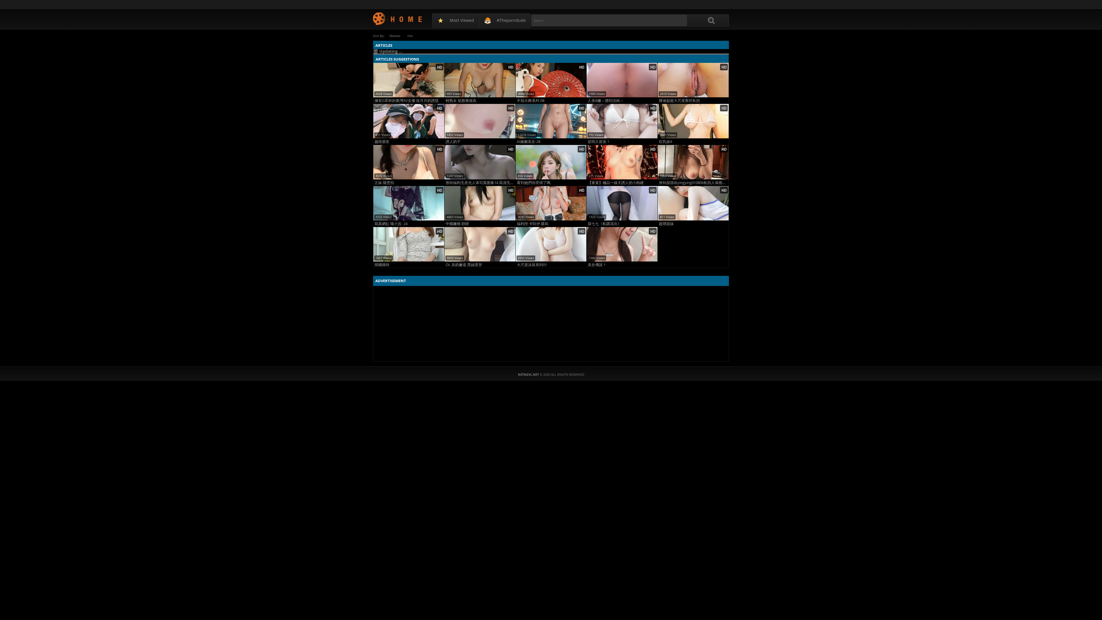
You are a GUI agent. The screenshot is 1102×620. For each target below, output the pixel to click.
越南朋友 (382, 141)
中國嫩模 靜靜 (457, 223)
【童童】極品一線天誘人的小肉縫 (616, 182)
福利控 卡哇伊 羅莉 (532, 223)
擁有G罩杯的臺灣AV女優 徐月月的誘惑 (407, 100)
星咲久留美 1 (598, 141)
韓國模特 (382, 264)
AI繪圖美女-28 (528, 141)
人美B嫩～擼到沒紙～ (606, 100)
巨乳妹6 (665, 141)
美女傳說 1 (597, 264)
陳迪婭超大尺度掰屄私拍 (679, 100)
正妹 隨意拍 (384, 182)
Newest (394, 36)
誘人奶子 (453, 141)
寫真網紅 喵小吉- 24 (391, 223)
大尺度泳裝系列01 (532, 264)
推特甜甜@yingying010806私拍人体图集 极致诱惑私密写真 (694, 182)
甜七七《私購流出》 (604, 223)
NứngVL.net (398, 18)
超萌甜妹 (666, 223)
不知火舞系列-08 (530, 100)
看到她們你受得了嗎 (533, 182)
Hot (410, 36)
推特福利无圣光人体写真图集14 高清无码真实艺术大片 (480, 182)
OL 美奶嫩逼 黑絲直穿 (464, 264)
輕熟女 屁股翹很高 (461, 100)
